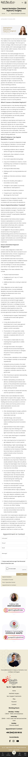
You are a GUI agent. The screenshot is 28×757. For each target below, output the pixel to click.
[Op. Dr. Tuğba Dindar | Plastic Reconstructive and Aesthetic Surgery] (8, 3)
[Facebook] (10, 741)
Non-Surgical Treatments (14, 696)
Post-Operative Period (8, 582)
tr (22, 3)
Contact (14, 704)
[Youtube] (17, 741)
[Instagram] (14, 741)
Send (22, 574)
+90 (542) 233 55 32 (14, 733)
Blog (14, 699)
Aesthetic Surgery (14, 693)
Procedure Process (7, 579)
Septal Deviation (7, 577)
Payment (14, 702)
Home (14, 691)
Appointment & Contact (9, 585)
